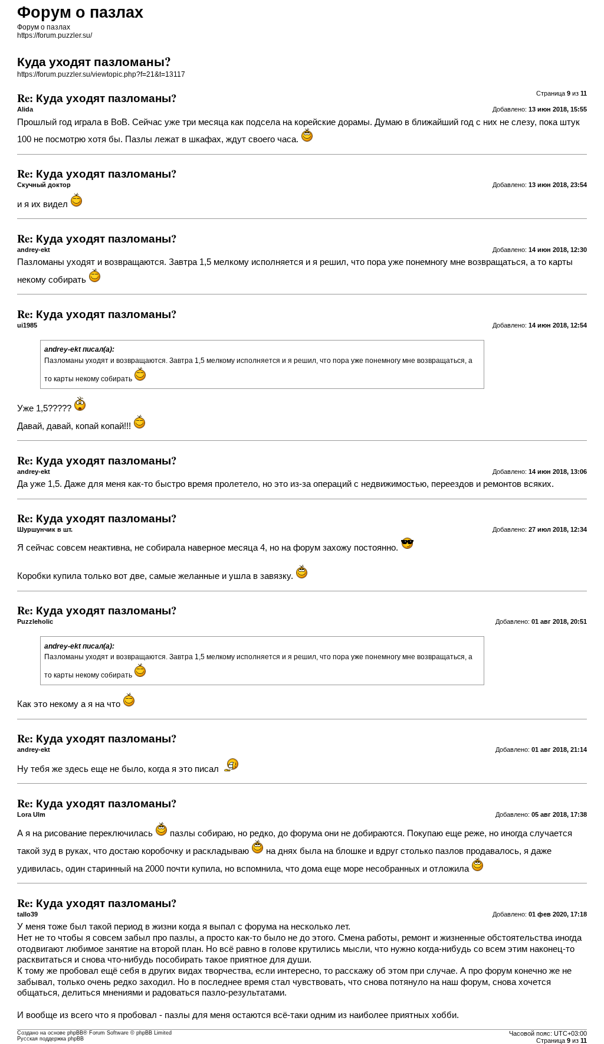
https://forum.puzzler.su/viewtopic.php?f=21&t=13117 (101, 74)
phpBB (75, 1033)
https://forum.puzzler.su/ (54, 35)
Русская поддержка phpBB (50, 1039)
